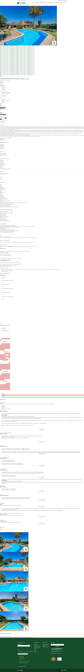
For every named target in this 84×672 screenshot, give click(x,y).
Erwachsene (2, 108)
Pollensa (35, 651)
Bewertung (3, 102)
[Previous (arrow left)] (0, 323)
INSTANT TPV (53, 655)
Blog (63, 2)
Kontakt (61, 2)
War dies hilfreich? (42, 429)
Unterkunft (3, 99)
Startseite (33, 2)
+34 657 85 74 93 (21, 657)
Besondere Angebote (50, 2)
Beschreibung (2, 85)
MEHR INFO (59, 655)
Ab (0, 103)
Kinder (1, 112)
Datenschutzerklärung (46, 646)
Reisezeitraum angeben (3, 114)
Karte (2, 101)
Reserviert (3, 393)
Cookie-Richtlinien (45, 645)
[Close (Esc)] (0, 322)
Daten (1, 105)
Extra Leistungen (56, 2)
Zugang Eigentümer (60, 0)
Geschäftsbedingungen (46, 644)
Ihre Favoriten (65, 0)
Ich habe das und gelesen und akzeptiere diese (57, 649)
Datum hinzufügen (3, 107)
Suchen (31, 645)
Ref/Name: (25, 645)
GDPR (35, 652)
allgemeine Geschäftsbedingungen (57, 648)
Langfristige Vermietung (43, 2)
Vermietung (36, 2)
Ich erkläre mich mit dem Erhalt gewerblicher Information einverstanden (57, 651)
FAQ (66, 2)
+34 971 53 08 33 (21, 656)
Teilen (1, 82)
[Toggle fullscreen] (1, 322)
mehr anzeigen (4, 415)
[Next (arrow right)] (1, 323)
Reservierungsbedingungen (5, 100)
